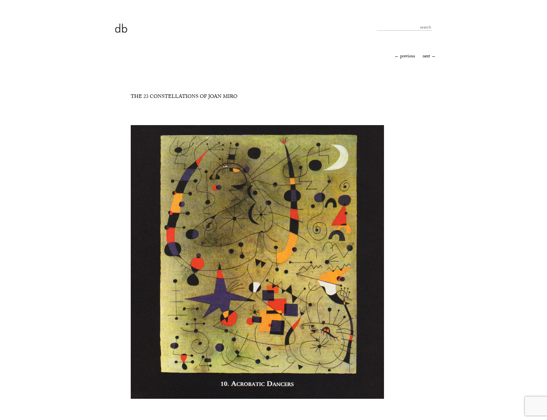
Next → (429, 56)
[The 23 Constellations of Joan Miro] (257, 398)
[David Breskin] (121, 27)
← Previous (404, 56)
